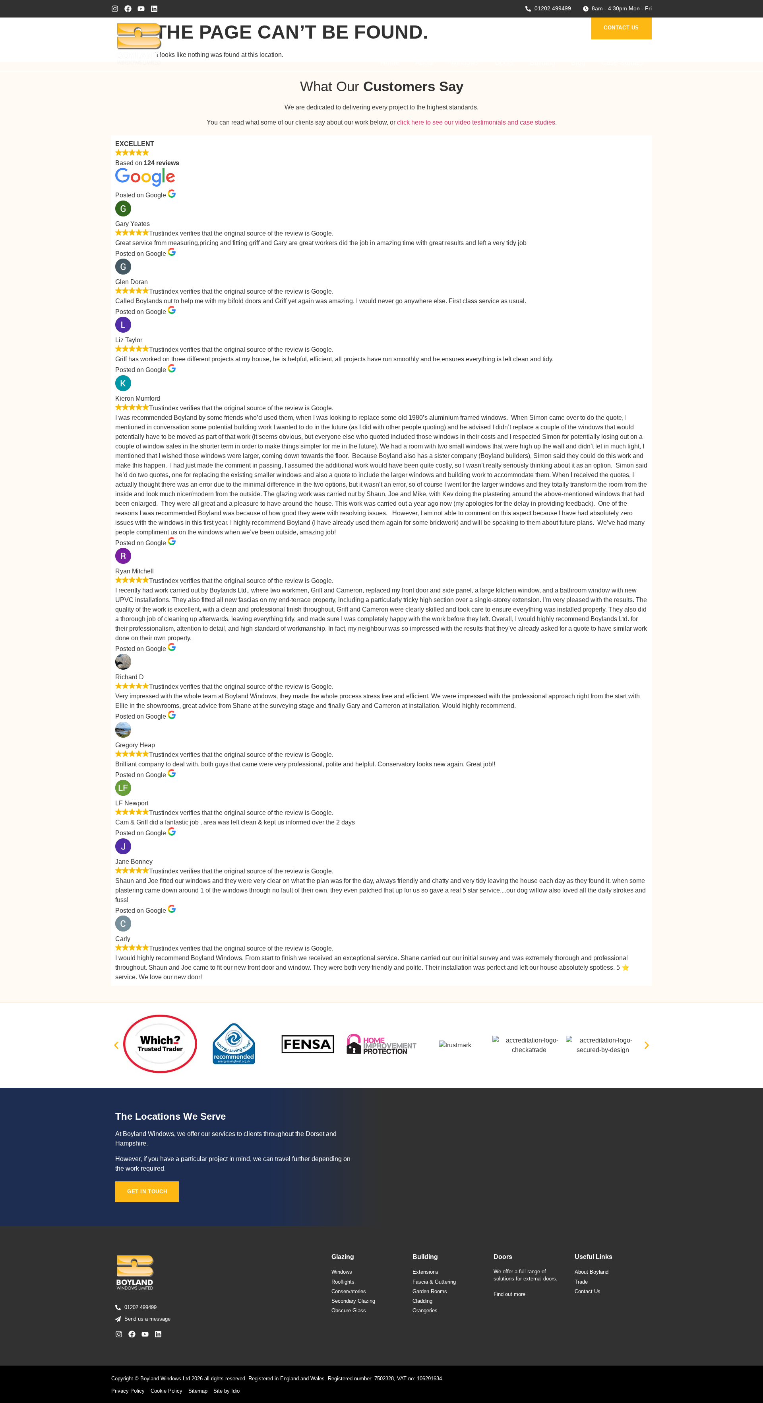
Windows (464, 62)
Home (389, 62)
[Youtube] (141, 8)
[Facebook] (128, 8)
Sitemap (197, 1391)
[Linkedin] (154, 8)
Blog (578, 62)
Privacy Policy (128, 1391)
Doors (504, 62)
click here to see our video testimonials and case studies (476, 122)
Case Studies (622, 62)
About (424, 62)
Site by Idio (226, 1391)
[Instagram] (114, 8)
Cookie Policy (166, 1391)
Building (542, 62)
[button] (116, 1045)
